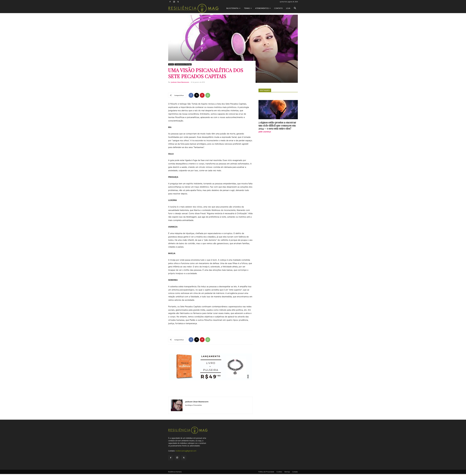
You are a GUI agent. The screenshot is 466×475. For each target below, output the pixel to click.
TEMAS (247, 8)
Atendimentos (262, 8)
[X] (178, 1)
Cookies (279, 472)
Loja (288, 8)
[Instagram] (174, 1)
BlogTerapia (232, 8)
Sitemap (287, 472)
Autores (171, 64)
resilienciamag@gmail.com (185, 451)
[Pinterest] (202, 95)
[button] (295, 8)
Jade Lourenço (264, 131)
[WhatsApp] (207, 95)
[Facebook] (170, 1)
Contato (278, 8)
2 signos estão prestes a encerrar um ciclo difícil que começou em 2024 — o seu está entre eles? (277, 125)
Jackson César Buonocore (180, 82)
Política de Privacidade (266, 472)
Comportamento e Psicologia (183, 64)
